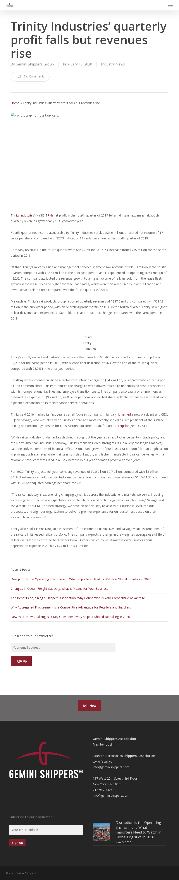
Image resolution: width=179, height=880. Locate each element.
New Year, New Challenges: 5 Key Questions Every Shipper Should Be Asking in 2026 (70, 617)
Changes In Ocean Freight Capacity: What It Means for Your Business (59, 588)
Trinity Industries (22, 215)
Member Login (103, 744)
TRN (48, 215)
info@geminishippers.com (111, 767)
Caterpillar (122, 426)
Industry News (113, 64)
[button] (170, 5)
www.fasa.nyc (102, 761)
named (126, 414)
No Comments (34, 76)
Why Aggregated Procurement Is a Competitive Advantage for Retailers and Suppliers (71, 607)
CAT (143, 426)
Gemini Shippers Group (35, 64)
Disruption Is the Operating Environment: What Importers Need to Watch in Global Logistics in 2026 (81, 579)
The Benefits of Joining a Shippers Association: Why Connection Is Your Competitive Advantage (78, 598)
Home (15, 103)
